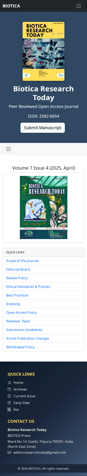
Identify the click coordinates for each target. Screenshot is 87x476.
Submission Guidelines (24, 329)
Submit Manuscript (42, 127)
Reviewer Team (18, 321)
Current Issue (24, 396)
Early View (21, 402)
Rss (15, 409)
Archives (20, 389)
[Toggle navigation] (78, 6)
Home (18, 382)
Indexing (13, 304)
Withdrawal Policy (20, 347)
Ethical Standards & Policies (28, 286)
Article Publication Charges (27, 338)
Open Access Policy (21, 312)
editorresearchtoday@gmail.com (40, 452)
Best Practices (17, 295)
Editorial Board (18, 269)
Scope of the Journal (22, 260)
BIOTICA (11, 6)
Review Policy (16, 278)
